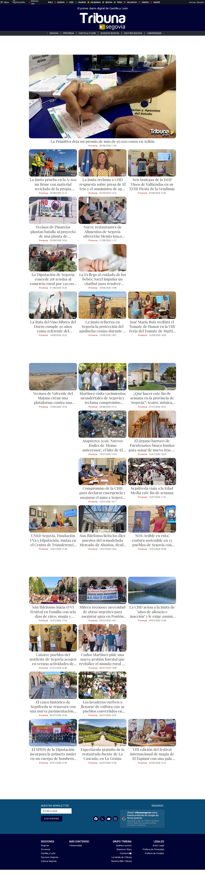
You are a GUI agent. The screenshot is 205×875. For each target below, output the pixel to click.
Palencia (82, 2)
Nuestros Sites (124, 849)
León (71, 2)
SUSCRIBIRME (51, 819)
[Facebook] (96, 818)
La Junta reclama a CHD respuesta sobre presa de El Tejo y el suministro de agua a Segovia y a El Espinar (102, 186)
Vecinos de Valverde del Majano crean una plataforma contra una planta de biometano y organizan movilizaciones (53, 402)
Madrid (157, 2)
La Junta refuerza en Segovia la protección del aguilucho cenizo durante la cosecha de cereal (102, 328)
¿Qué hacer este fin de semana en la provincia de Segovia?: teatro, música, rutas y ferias (152, 400)
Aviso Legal (158, 845)
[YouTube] (109, 818)
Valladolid (132, 2)
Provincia (68, 33)
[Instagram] (115, 818)
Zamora (145, 2)
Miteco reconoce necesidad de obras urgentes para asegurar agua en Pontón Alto (102, 613)
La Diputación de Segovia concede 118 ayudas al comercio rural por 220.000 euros (53, 281)
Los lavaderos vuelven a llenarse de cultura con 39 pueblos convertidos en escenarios (102, 708)
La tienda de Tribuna (122, 857)
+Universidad (154, 33)
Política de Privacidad (153, 849)
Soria (119, 2)
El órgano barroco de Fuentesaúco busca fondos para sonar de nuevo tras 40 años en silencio (152, 447)
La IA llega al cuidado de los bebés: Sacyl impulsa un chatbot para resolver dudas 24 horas (102, 281)
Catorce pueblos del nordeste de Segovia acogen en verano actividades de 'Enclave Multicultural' (53, 661)
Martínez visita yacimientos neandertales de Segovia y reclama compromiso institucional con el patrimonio (103, 402)
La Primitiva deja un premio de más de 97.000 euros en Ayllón (102, 141)
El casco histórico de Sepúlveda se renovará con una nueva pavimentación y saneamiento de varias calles (53, 711)
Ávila (50, 2)
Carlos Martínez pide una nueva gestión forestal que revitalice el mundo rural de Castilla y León (102, 661)
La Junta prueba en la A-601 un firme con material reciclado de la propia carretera (53, 186)
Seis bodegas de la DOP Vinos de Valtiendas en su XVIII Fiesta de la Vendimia (152, 184)
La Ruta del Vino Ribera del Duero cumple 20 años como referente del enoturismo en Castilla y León (53, 330)
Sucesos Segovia (110, 33)
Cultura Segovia (133, 33)
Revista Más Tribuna (121, 861)
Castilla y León (87, 33)
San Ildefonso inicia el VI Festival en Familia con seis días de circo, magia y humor (53, 613)
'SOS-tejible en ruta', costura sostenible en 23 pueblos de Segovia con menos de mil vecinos (152, 542)
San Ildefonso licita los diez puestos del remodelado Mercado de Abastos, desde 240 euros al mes (102, 542)
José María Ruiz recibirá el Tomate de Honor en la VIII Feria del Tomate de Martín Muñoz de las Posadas (152, 328)
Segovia (108, 2)
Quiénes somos (124, 845)
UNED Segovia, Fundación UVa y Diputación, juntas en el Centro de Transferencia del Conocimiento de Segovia (53, 544)
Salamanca (96, 2)
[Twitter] (102, 818)
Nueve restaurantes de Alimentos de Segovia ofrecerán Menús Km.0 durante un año (102, 233)
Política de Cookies (154, 853)
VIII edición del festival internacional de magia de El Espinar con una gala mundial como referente (152, 756)
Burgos (60, 2)
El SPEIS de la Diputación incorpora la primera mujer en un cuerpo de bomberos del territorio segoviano (53, 756)
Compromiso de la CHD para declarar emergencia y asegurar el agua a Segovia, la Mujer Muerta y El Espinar (102, 497)
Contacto (124, 853)
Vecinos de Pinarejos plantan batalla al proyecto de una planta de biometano (53, 233)
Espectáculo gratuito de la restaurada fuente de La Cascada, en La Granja (102, 754)
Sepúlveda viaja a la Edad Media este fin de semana (152, 490)
